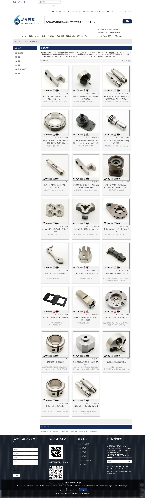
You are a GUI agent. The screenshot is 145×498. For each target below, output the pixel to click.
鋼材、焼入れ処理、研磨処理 (55, 273)
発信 (16, 475)
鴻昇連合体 (70, 36)
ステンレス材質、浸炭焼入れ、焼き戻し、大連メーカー (55, 98)
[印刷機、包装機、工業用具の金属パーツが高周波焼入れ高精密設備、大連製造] (55, 123)
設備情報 (51, 36)
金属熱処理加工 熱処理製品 (116, 362)
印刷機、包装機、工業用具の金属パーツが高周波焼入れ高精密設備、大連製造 (55, 142)
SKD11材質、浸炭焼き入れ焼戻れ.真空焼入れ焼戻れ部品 (86, 186)
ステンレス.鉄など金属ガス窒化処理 (55, 318)
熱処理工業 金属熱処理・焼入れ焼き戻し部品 (116, 142)
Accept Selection (72, 490)
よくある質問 (106, 36)
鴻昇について (34, 36)
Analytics (69, 493)
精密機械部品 (94, 431)
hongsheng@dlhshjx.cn (118, 469)
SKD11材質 (64, 431)
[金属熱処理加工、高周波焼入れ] (116, 300)
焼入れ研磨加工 (54, 431)
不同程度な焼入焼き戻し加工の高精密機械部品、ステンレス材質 (116, 98)
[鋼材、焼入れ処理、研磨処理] (55, 256)
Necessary (61, 493)
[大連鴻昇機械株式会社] (28, 19)
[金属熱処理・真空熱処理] (55, 344)
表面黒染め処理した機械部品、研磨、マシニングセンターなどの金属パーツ (85, 142)
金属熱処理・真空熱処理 (55, 362)
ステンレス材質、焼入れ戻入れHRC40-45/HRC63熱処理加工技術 (116, 186)
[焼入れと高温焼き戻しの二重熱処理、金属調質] (85, 300)
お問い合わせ (118, 36)
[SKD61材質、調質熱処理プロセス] (85, 211)
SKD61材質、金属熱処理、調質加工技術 (55, 230)
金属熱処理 (44, 431)
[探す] (60, 1)
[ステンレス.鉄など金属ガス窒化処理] (55, 300)
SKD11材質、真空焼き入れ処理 (116, 273)
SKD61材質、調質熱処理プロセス (86, 229)
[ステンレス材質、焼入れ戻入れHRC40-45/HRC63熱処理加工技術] (116, 167)
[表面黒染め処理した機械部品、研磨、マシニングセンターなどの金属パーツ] (85, 123)
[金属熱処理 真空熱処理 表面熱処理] (85, 388)
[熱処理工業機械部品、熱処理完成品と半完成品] (85, 79)
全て (26, 41)
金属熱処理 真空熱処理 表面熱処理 (86, 406)
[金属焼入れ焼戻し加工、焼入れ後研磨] (116, 211)
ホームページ (19, 41)
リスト (126, 61)
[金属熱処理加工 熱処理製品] (116, 344)
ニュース (95, 36)
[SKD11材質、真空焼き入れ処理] (116, 256)
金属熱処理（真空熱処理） (55, 406)
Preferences (77, 493)
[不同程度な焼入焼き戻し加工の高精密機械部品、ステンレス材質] (116, 79)
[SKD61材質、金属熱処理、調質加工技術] (55, 211)
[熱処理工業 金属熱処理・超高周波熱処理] (85, 344)
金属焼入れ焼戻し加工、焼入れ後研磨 (116, 230)
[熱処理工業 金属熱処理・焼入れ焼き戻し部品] (116, 123)
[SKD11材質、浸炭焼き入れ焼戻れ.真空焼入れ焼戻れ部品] (85, 167)
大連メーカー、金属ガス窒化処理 (86, 273)
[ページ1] (42, 421)
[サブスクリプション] (129, 461)
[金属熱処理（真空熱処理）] (55, 388)
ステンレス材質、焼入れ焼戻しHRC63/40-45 (55, 186)
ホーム (24, 36)
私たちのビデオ (83, 36)
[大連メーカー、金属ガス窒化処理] (85, 256)
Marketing (86, 493)
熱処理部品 (73, 431)
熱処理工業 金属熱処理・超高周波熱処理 (86, 363)
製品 (43, 36)
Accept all (83, 490)
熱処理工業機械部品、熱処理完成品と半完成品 (85, 98)
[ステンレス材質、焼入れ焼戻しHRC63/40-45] (55, 167)
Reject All (61, 490)
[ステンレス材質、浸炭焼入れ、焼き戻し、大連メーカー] (55, 79)
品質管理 (60, 36)
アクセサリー (18, 471)
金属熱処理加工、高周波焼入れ (116, 318)
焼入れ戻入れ (83, 431)
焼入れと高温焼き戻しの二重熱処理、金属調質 (86, 319)
